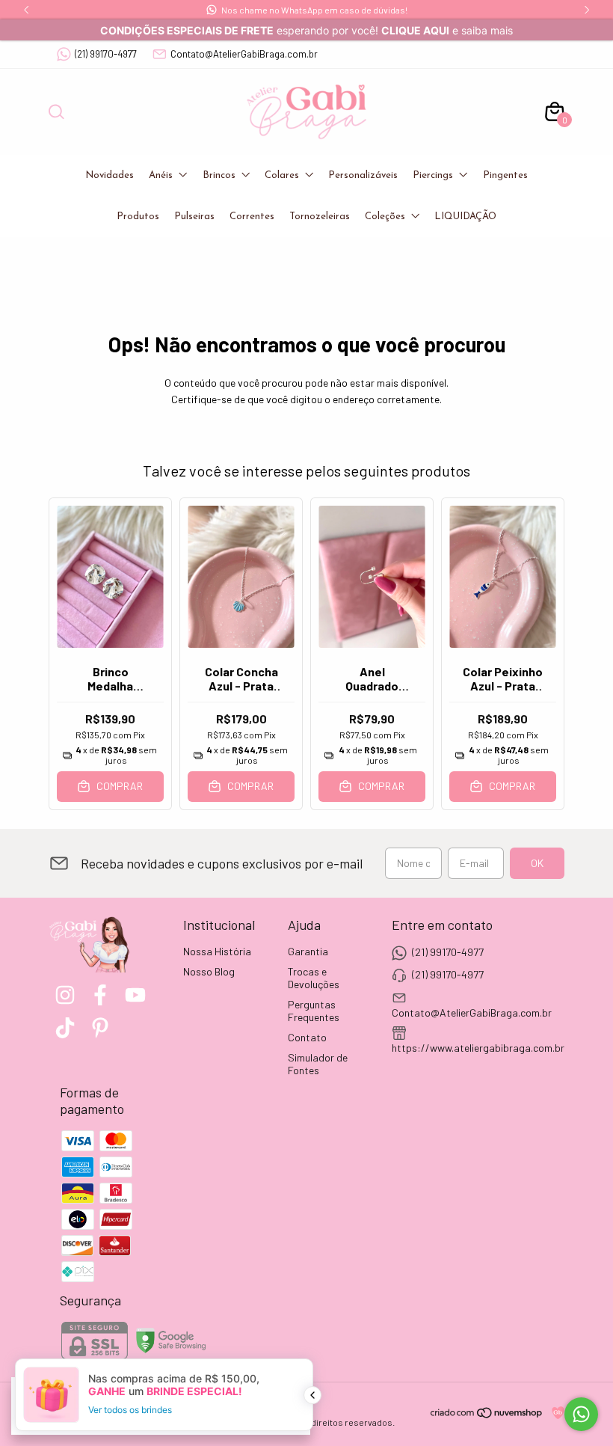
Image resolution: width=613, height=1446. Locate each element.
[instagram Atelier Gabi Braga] (65, 994)
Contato (307, 1037)
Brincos (219, 175)
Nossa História (217, 951)
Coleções (385, 216)
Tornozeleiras (319, 216)
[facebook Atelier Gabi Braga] (100, 994)
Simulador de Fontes (318, 1063)
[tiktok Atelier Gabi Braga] (65, 1027)
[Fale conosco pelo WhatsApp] (581, 1414)
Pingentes (505, 175)
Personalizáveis (363, 175)
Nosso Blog (209, 971)
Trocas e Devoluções (313, 977)
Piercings (433, 175)
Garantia (308, 951)
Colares (282, 175)
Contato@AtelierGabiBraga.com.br (244, 54)
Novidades (109, 175)
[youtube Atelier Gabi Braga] (135, 994)
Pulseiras (194, 216)
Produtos (138, 216)
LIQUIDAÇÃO (465, 216)
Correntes (252, 216)
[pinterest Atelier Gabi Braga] (100, 1027)
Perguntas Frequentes (313, 1010)
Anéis (161, 175)
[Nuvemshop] (487, 1415)
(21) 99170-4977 (106, 54)
